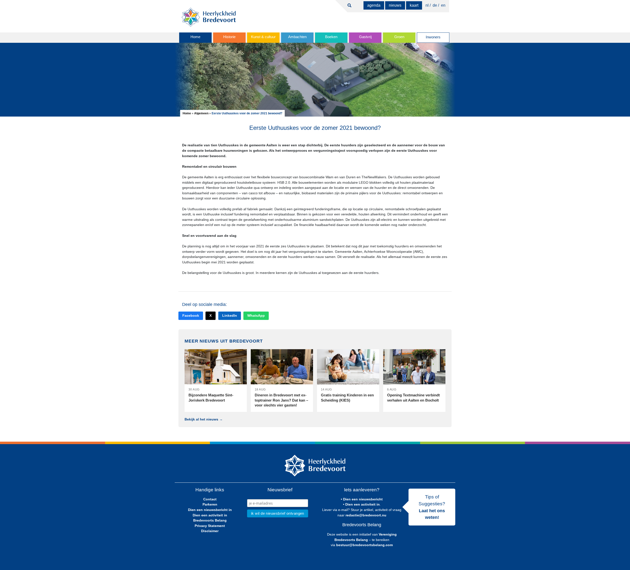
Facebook (190, 315)
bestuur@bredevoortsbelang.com (364, 545)
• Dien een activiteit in (361, 504)
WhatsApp (256, 315)
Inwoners (433, 37)
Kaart (414, 5)
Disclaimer (210, 531)
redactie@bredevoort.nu (366, 515)
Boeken (331, 37)
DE (435, 5)
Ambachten (297, 37)
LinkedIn (229, 315)
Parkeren (210, 504)
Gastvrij (365, 37)
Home (195, 37)
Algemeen (201, 113)
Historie (229, 37)
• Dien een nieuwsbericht (362, 499)
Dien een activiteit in (210, 515)
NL (427, 5)
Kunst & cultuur (263, 37)
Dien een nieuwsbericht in (210, 510)
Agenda (373, 5)
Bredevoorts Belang (210, 520)
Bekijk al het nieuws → (204, 419)
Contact (210, 499)
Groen (399, 37)
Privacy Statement (210, 526)
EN (443, 5)
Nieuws (395, 5)
